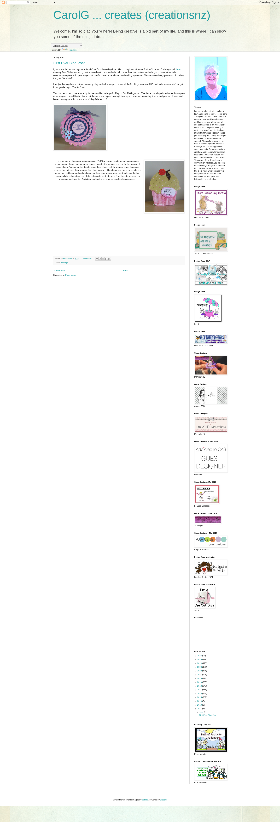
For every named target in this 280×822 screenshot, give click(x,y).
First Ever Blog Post (69, 63)
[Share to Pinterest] (109, 259)
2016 (199, 693)
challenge (64, 263)
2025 (199, 659)
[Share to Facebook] (106, 259)
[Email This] (97, 259)
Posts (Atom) (70, 275)
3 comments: (86, 259)
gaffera (145, 800)
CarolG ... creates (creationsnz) (131, 15)
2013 (199, 705)
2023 (199, 667)
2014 (199, 701)
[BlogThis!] (100, 259)
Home (125, 270)
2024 (199, 663)
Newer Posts (59, 270)
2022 (199, 671)
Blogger (163, 800)
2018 (199, 686)
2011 (199, 709)
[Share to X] (103, 259)
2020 (199, 678)
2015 (199, 697)
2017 (199, 690)
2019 (199, 682)
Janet (178, 69)
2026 (199, 656)
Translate (72, 50)
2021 (199, 675)
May (201, 712)
